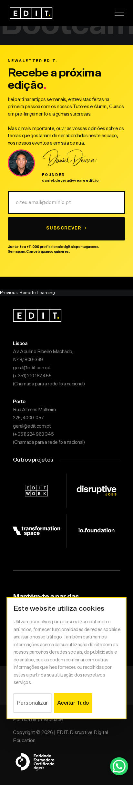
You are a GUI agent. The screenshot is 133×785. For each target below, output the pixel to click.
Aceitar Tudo (73, 703)
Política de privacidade (38, 719)
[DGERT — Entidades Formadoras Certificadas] (35, 758)
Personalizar (32, 703)
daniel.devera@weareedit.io (70, 180)
